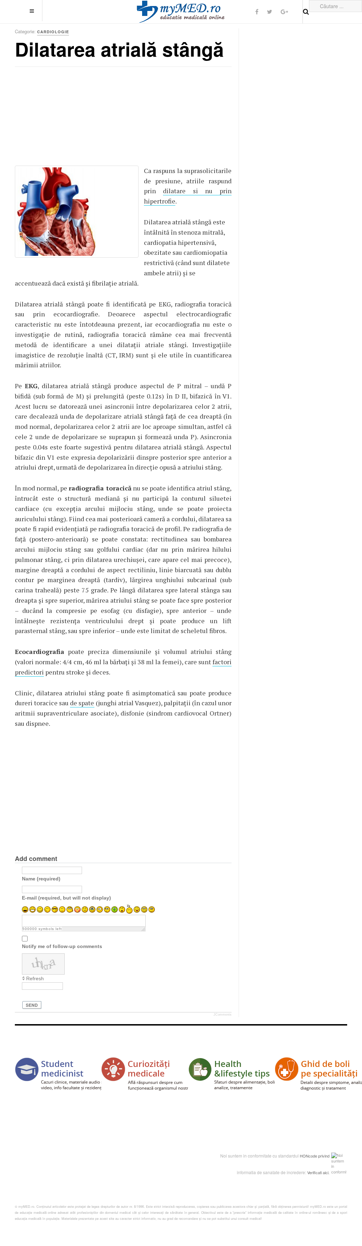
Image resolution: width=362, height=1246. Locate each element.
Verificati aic (317, 1172)
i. (328, 1172)
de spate (82, 703)
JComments (223, 1014)
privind (323, 1156)
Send (32, 1005)
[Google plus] (284, 11)
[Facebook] (256, 11)
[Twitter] (269, 11)
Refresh (35, 978)
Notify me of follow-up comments (62, 946)
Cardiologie (53, 31)
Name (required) (41, 878)
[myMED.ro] (181, 11)
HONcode (308, 1156)
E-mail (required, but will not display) (66, 897)
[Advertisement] (68, 118)
